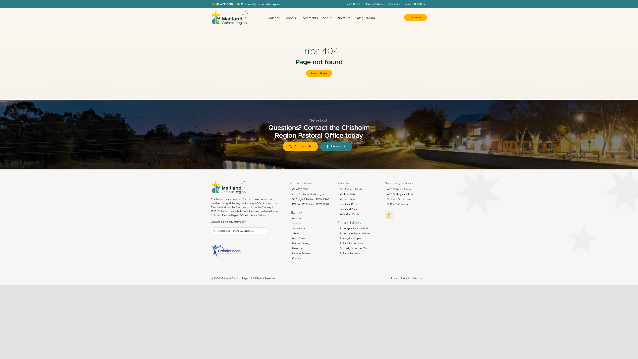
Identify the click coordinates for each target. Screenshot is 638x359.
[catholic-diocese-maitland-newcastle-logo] (226, 246)
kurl (425, 278)
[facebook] (389, 215)
